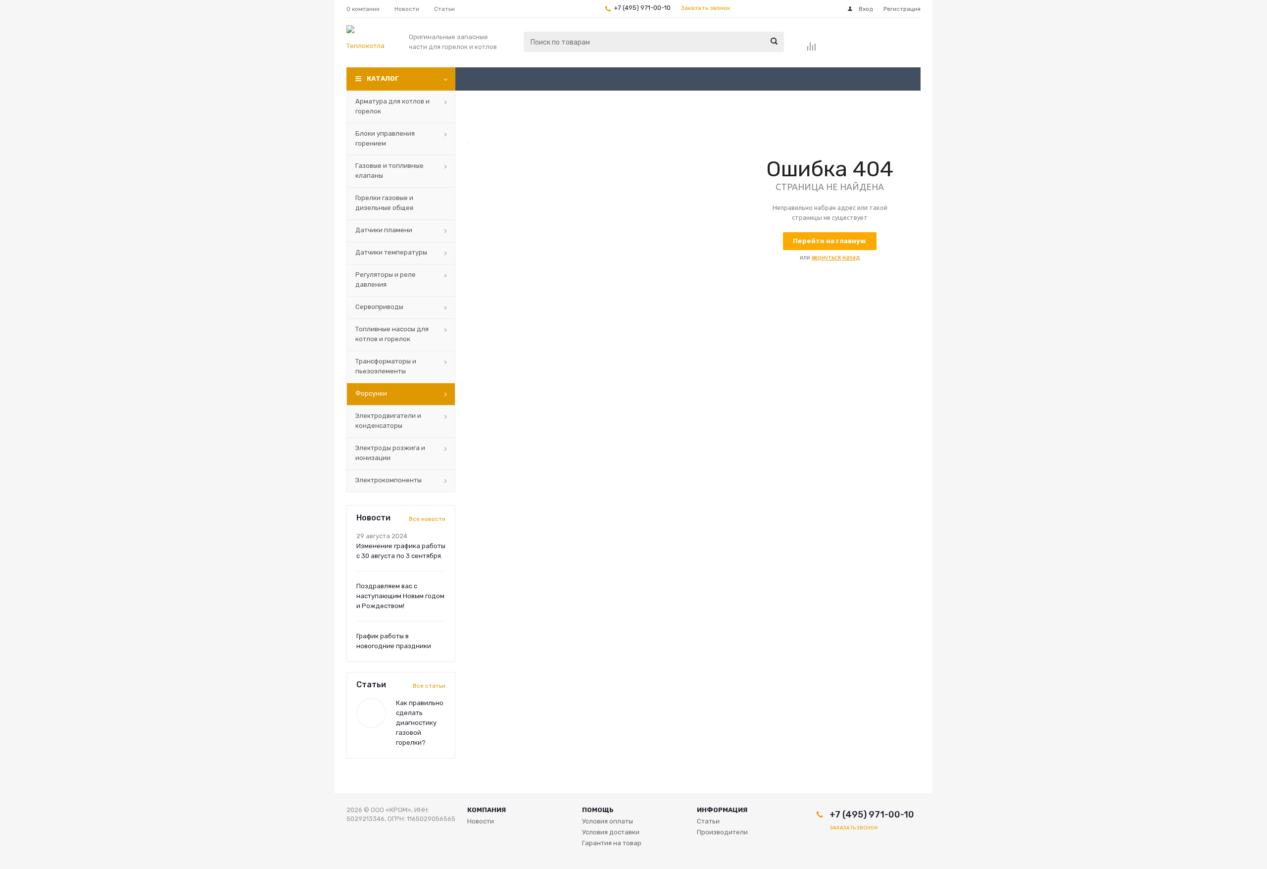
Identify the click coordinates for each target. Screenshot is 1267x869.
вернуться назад (836, 257)
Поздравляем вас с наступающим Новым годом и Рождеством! (400, 596)
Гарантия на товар (611, 843)
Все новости (427, 518)
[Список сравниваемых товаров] (811, 49)
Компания (486, 810)
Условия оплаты (607, 821)
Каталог (383, 78)
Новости (480, 821)
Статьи (708, 821)
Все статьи (429, 685)
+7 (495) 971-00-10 (642, 7)
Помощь (598, 810)
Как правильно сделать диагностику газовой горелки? (419, 722)
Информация (722, 810)
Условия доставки (610, 832)
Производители (722, 832)
